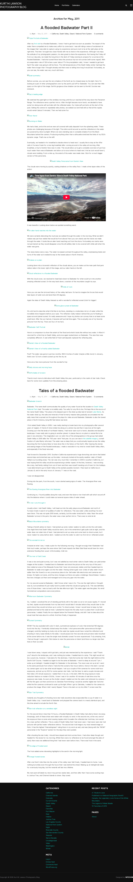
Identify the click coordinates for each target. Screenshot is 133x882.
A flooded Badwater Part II (66, 27)
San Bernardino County (54, 833)
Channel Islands (52, 795)
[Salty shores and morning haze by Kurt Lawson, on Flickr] (39, 367)
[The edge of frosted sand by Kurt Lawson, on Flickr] (37, 746)
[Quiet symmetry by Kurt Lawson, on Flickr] (33, 76)
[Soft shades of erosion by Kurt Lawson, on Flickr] (36, 373)
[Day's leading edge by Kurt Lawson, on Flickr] (35, 94)
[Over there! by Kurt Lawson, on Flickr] (32, 116)
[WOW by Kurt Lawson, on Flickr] (66, 647)
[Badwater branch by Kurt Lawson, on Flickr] (34, 401)
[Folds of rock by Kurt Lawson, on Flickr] (66, 287)
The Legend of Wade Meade (102, 803)
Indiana (48, 817)
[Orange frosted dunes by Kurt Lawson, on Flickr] (36, 757)
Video (48, 843)
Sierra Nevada (51, 838)
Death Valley (64, 34)
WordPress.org (51, 867)
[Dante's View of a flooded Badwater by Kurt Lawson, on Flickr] (41, 343)
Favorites (49, 809)
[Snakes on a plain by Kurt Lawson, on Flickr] (34, 260)
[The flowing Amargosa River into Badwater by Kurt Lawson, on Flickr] (44, 489)
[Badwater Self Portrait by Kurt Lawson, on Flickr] (36, 327)
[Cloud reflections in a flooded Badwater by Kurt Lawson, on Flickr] (42, 273)
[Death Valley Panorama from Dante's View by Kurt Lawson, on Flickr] (66, 161)
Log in (48, 859)
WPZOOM (129, 877)
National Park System (84, 34)
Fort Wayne (50, 811)
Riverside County (52, 830)
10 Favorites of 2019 (99, 806)
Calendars (76, 5)
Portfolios (65, 5)
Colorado (49, 798)
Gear (47, 814)
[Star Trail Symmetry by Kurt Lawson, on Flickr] (35, 692)
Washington (50, 846)
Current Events (51, 801)
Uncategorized (51, 841)
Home (57, 5)
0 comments (98, 34)
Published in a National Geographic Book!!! (107, 795)
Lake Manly (97, 412)
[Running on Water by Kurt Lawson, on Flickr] (34, 121)
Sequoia (49, 835)
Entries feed (50, 862)
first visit (37, 44)
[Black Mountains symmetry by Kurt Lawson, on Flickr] (38, 521)
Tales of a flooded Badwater (66, 390)
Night (48, 827)
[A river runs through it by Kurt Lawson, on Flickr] (36, 503)
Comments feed (51, 864)
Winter (48, 848)
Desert (72, 34)
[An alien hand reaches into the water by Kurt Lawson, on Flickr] (41, 231)
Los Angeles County (53, 822)
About (94, 817)
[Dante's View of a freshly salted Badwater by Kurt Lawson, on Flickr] (43, 349)
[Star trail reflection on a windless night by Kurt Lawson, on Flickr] (42, 709)
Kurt (33, 34)
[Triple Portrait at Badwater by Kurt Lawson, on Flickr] (37, 38)
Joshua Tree (50, 819)
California (55, 34)
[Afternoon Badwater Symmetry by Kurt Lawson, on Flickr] (39, 596)
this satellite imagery (90, 439)
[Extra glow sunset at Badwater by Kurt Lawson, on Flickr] (66, 306)
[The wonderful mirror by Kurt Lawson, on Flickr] (36, 540)
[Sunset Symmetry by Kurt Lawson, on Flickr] (34, 620)
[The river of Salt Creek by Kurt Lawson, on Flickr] (36, 556)
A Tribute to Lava (98, 793)
